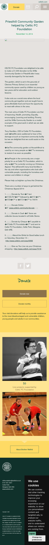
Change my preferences (37, 538)
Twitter (28, 266)
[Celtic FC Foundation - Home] (4, 7)
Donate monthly (24, 303)
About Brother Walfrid (24, 449)
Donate (16, 7)
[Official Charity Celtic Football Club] (6, 471)
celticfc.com (43, 2)
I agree (32, 534)
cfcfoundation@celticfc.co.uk (11, 480)
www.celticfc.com (7, 489)
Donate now (24, 293)
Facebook (21, 266)
